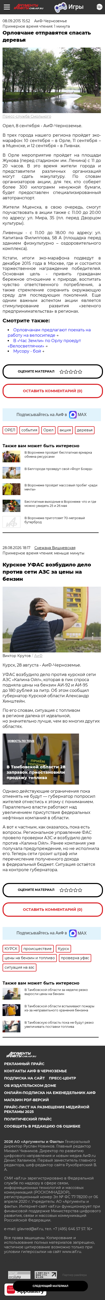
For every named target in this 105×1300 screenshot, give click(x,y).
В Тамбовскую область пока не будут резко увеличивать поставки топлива (59, 1025)
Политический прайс (28, 1119)
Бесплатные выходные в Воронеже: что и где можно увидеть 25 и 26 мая (60, 504)
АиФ (38, 655)
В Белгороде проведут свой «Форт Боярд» (58, 469)
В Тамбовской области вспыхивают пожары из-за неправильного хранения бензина (59, 1008)
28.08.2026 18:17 (16, 547)
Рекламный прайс (24, 1064)
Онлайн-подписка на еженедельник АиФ (50, 1092)
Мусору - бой (27, 351)
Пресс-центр (62, 1078)
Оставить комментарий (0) (52, 391)
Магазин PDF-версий (26, 1100)
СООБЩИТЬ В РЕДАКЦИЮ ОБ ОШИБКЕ (42, 1126)
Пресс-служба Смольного (27, 116)
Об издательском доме (30, 1085)
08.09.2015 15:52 (16, 21)
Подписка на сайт (24, 1078)
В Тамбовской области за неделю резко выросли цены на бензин (56, 992)
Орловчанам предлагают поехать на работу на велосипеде (49, 332)
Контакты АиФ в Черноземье (35, 1071)
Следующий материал (50, 1286)
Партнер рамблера (74, 1274)
